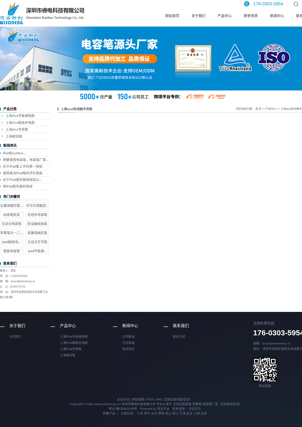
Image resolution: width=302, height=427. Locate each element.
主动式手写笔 (37, 242)
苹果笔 (197, 404)
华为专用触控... (37, 205)
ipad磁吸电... (11, 242)
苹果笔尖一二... (11, 233)
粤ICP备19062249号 (123, 408)
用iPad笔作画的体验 (17, 186)
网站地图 (138, 399)
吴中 (147, 413)
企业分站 (123, 399)
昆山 (168, 413)
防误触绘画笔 (37, 224)
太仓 (154, 413)
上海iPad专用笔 (17, 129)
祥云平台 (163, 408)
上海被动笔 (14, 136)
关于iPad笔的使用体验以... (22, 180)
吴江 (175, 413)
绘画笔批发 (11, 214)
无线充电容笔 (37, 214)
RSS (150, 399)
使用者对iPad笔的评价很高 (22, 173)
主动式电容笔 (11, 224)
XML (159, 399)
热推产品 (109, 413)
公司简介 (15, 336)
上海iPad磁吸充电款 (20, 122)
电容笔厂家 (210, 404)
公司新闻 (128, 336)
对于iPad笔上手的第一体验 (22, 166)
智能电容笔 (11, 251)
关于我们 (198, 16)
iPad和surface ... (15, 153)
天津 (182, 413)
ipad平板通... (37, 251)
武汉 (189, 413)
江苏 (140, 413)
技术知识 (128, 349)
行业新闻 (128, 342)
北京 (204, 413)
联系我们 (181, 326)
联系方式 (179, 336)
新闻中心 (277, 16)
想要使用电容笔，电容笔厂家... (26, 160)
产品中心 (225, 16)
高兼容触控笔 (37, 233)
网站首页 (172, 16)
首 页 (258, 108)
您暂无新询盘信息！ (179, 399)
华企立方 (194, 408)
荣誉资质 (251, 16)
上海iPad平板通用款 (20, 116)
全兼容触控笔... (11, 205)
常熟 (161, 413)
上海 (196, 413)
